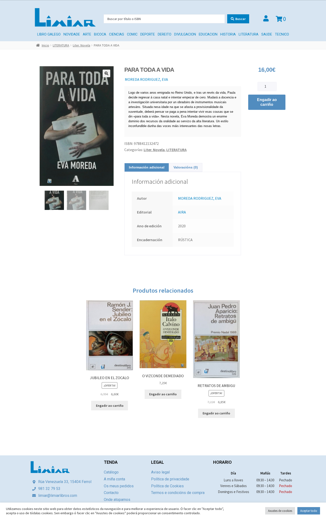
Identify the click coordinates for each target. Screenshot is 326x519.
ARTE (87, 34)
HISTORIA (228, 34)
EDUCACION (208, 34)
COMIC (132, 34)
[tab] (146, 167)
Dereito (164, 34)
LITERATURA (248, 34)
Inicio (45, 45)
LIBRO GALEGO (49, 34)
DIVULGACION (185, 34)
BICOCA (100, 34)
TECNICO (282, 34)
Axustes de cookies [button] (280, 511)
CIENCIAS (116, 34)
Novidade (71, 34)
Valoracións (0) (186, 167)
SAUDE (266, 34)
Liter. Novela (81, 45)
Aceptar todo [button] (308, 511)
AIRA (182, 212)
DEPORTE (147, 34)
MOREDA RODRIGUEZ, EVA (146, 79)
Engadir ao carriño (267, 102)
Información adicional (146, 167)
